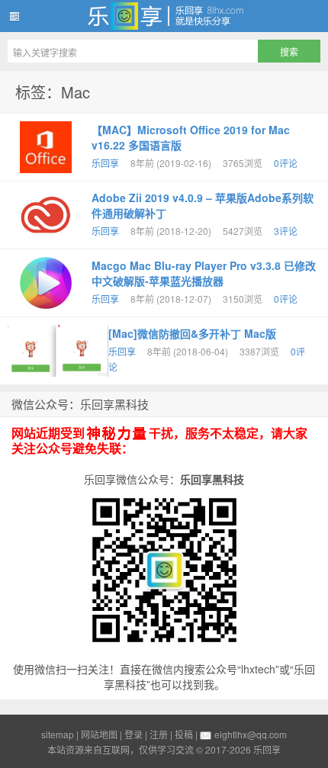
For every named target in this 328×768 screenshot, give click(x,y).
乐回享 (164, 16)
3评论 (285, 230)
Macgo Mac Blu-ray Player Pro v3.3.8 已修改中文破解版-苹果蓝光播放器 (204, 273)
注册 (159, 734)
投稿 (184, 734)
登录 (133, 734)
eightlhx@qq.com (250, 734)
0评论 (285, 162)
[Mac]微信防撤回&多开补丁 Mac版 (192, 333)
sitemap (57, 734)
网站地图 (99, 734)
